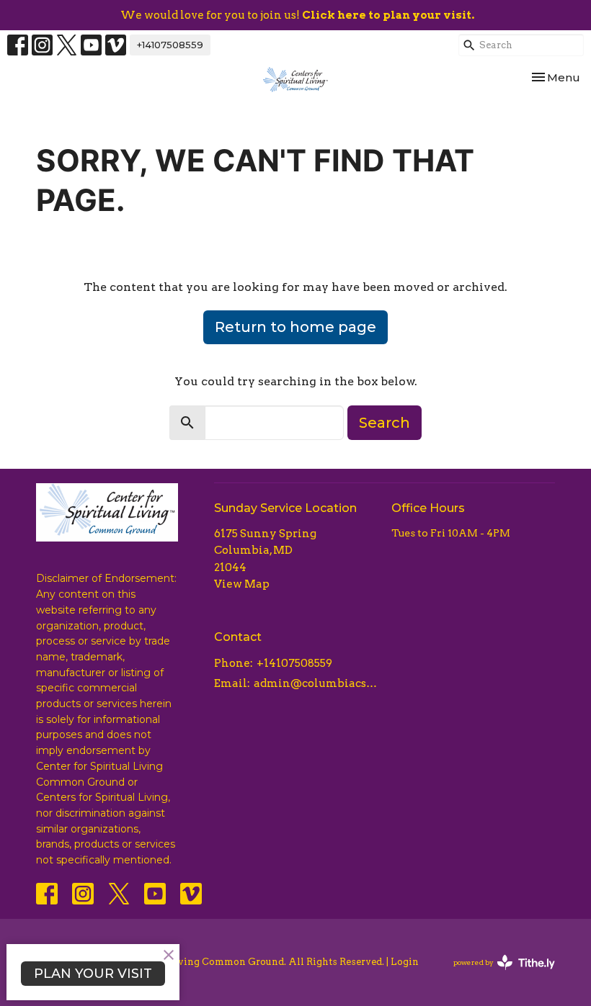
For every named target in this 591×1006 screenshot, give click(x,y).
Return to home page (295, 327)
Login (405, 961)
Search (384, 422)
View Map (242, 584)
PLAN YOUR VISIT (93, 974)
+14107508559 (170, 44)
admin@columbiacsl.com (316, 683)
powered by (496, 975)
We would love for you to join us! (297, 15)
